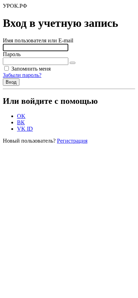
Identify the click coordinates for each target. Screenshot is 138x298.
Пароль (12, 54)
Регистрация (72, 141)
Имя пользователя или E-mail (38, 40)
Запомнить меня (30, 69)
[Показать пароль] (72, 63)
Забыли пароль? (22, 75)
